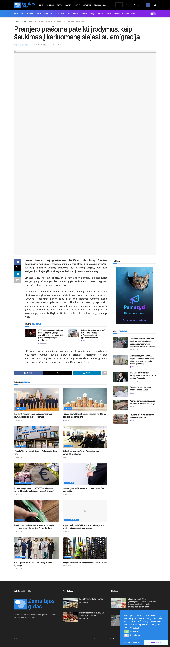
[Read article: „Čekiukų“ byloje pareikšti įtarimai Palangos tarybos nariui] (36, 437)
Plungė (23, 14)
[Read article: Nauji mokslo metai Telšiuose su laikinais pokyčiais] (120, 419)
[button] (126, 631)
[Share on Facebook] (17, 262)
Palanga (92, 14)
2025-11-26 (67, 457)
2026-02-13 (67, 420)
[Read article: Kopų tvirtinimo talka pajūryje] (70, 603)
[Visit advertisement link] (134, 295)
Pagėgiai (100, 14)
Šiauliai (38, 14)
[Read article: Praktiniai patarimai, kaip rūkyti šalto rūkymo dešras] (70, 617)
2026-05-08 (43, 343)
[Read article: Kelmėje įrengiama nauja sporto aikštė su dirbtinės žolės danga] (120, 405)
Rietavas (76, 14)
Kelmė (69, 14)
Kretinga (46, 14)
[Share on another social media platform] (17, 280)
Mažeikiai (61, 14)
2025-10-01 (18, 531)
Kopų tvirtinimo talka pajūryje (91, 599)
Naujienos (20, 446)
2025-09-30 (67, 531)
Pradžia (16, 21)
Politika (77, 5)
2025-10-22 (18, 494)
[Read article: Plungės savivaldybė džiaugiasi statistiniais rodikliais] (85, 548)
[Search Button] (155, 5)
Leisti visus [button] (156, 643)
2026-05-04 (85, 341)
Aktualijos (21, 408)
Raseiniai (108, 14)
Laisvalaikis (87, 5)
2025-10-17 (67, 494)
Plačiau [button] (136, 628)
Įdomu (41, 5)
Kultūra (68, 5)
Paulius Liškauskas (21, 45)
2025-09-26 (84, 602)
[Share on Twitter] (17, 268)
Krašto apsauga (72, 520)
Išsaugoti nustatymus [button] (132, 643)
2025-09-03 (18, 569)
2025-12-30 (18, 457)
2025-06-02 (84, 619)
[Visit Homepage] (24, 5)
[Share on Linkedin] (17, 274)
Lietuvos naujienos (24, 483)
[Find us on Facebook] (148, 5)
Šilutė (133, 14)
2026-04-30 (18, 420)
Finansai (68, 408)
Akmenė (84, 14)
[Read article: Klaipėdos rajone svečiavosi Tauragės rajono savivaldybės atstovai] (85, 437)
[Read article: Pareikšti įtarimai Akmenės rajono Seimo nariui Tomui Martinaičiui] (85, 474)
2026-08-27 (134, 393)
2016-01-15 (36, 45)
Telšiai (16, 14)
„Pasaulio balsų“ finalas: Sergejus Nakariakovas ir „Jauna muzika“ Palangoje (143, 375)
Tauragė (53, 14)
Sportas (59, 5)
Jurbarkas (125, 14)
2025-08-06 (67, 566)
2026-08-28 (134, 350)
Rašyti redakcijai (116, 639)
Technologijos (100, 5)
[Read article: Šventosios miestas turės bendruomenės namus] (120, 391)
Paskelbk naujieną (100, 639)
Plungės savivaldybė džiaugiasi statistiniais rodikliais (85, 562)
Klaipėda (30, 14)
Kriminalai (50, 5)
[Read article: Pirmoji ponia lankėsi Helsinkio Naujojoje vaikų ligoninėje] (36, 548)
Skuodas (116, 14)
